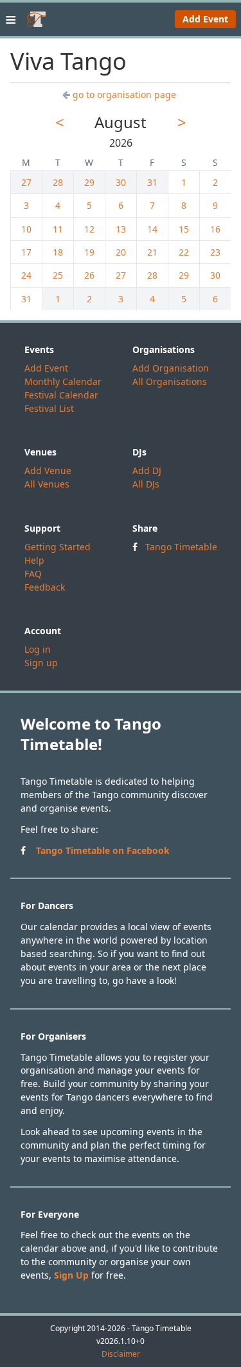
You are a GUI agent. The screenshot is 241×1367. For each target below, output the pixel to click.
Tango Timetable (181, 547)
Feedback (44, 587)
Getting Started (57, 547)
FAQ (33, 574)
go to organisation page (124, 94)
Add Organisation (170, 368)
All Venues (46, 484)
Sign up (41, 663)
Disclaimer (121, 1354)
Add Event (205, 19)
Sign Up (71, 1275)
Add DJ (146, 470)
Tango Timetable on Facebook (103, 850)
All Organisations (169, 381)
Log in (37, 649)
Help (34, 560)
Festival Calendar (61, 395)
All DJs (145, 484)
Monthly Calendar (63, 381)
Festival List (49, 408)
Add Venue (47, 470)
